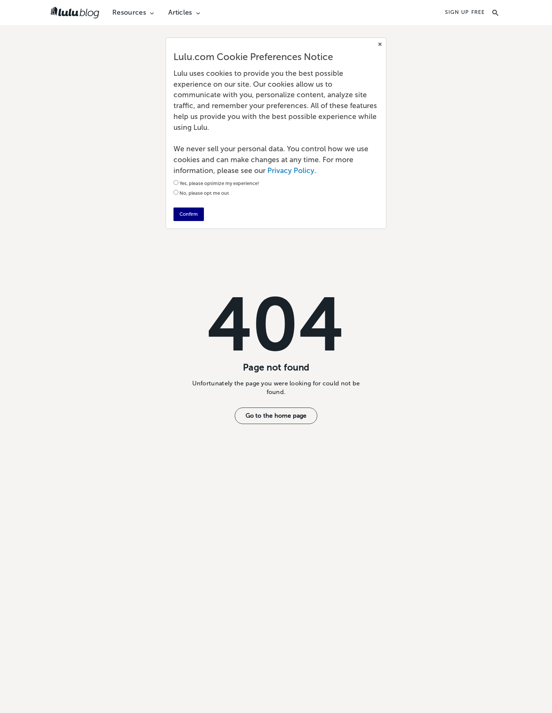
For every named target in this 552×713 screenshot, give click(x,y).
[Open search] (495, 13)
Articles (180, 13)
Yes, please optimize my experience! (219, 183)
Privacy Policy (290, 170)
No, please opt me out (204, 193)
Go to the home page (276, 415)
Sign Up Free (465, 12)
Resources (129, 13)
